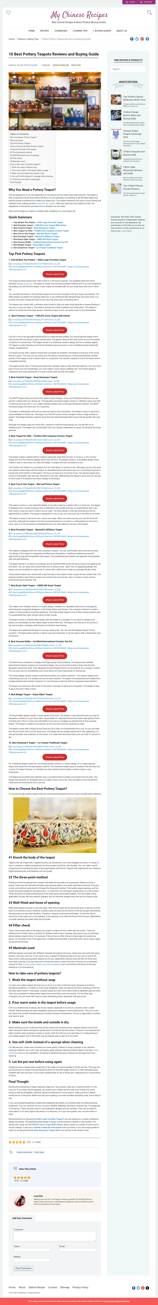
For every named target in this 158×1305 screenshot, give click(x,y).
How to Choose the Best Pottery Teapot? (27, 146)
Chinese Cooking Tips (27, 39)
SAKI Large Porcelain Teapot (49, 1119)
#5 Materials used (17, 161)
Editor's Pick (76, 65)
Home (12, 39)
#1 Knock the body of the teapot (23, 149)
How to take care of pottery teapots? (25, 164)
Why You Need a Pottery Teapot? (23, 137)
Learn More (126, 231)
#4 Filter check (16, 158)
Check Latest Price (55, 274)
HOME (31, 30)
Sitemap (64, 1287)
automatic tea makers (45, 203)
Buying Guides (103, 30)
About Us (122, 30)
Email (62, 1246)
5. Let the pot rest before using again (25, 179)
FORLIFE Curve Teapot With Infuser (47, 1124)
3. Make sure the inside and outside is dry (27, 173)
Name (17, 1246)
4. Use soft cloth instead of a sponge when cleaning (31, 176)
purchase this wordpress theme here (117, 1301)
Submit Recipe (37, 1287)
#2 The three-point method (21, 152)
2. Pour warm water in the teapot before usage (29, 170)
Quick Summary (16, 140)
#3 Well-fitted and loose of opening (24, 155)
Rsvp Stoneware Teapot (44, 1130)
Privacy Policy (80, 1287)
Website (17, 1257)
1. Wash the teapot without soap (23, 167)
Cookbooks (60, 30)
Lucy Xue (34, 65)
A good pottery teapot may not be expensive (42, 964)
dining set (28, 284)
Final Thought (15, 182)
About (22, 1287)
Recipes (44, 30)
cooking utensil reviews (24, 1152)
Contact (52, 1287)
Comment (18, 1229)
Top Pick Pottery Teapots (20, 143)
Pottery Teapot (39, 1152)
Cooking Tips (80, 30)
